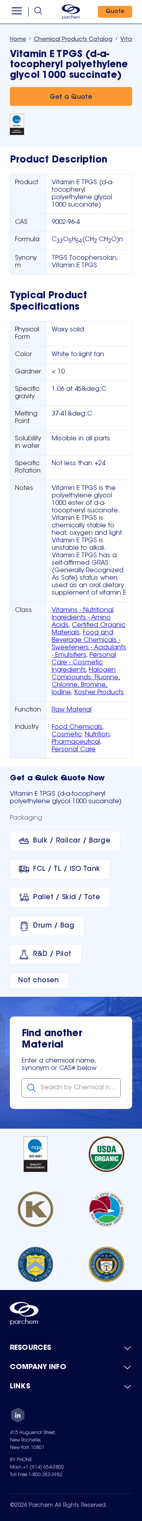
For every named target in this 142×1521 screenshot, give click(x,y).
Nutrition (97, 735)
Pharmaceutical (76, 742)
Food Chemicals (77, 727)
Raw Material (72, 710)
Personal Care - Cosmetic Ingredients (84, 662)
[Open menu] (17, 12)
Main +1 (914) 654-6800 (37, 1467)
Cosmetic (67, 735)
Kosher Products (99, 692)
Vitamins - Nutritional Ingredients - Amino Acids (83, 617)
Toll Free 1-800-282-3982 (36, 1475)
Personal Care (73, 750)
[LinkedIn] (18, 1416)
